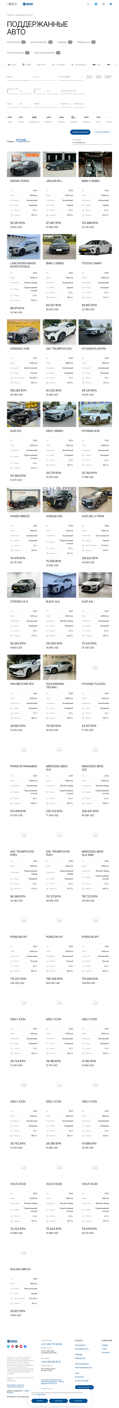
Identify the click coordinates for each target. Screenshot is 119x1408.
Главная (10, 15)
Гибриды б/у (80, 1358)
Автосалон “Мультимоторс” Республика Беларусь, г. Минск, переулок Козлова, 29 (53, 1381)
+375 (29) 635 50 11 (51, 1361)
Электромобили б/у (83, 1367)
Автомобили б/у (82, 1349)
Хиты (77, 1373)
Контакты (106, 1352)
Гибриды (78, 1354)
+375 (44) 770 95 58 (51, 1344)
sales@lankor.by (46, 1389)
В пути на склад (81, 1380)
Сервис (105, 1345)
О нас (104, 1349)
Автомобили (80, 1345)
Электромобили (82, 1364)
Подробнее (41, 1394)
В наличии (79, 1377)
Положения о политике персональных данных (15, 1386)
